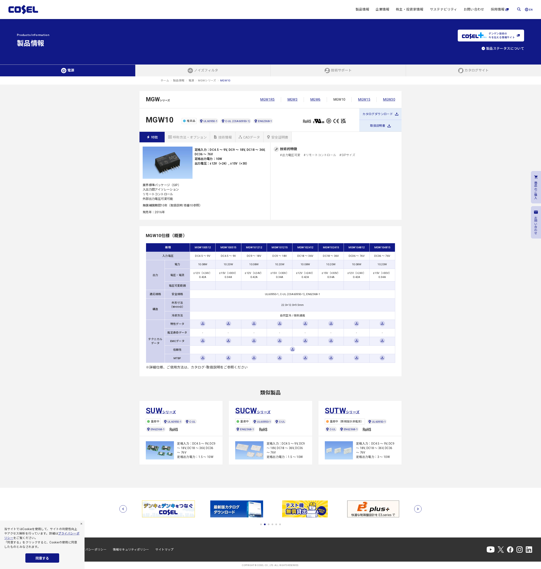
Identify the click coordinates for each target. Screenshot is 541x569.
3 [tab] (268, 524)
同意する (42, 558)
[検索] (519, 9)
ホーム (165, 80)
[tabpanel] (168, 508)
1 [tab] (261, 524)
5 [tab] (276, 524)
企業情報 (382, 9)
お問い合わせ (474, 9)
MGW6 (315, 100)
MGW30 (389, 100)
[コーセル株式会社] (23, 9)
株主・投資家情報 (410, 9)
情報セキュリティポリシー (131, 549)
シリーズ (161, 410)
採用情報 (497, 9)
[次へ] (418, 509)
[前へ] (123, 509)
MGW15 (364, 100)
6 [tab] (280, 524)
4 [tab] (272, 524)
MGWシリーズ (207, 80)
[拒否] (81, 524)
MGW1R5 (267, 100)
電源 (191, 80)
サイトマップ (164, 549)
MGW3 (292, 100)
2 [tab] (265, 524)
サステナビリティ (443, 9)
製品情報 (362, 9)
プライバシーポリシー (91, 549)
